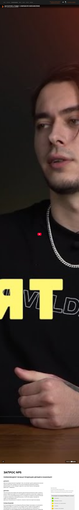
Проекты (20, 2)
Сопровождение (14, 2)
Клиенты (23, 2)
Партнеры (31, 2)
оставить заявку (71, 2)
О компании (8, 2)
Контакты (27, 2)
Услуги (4, 2)
